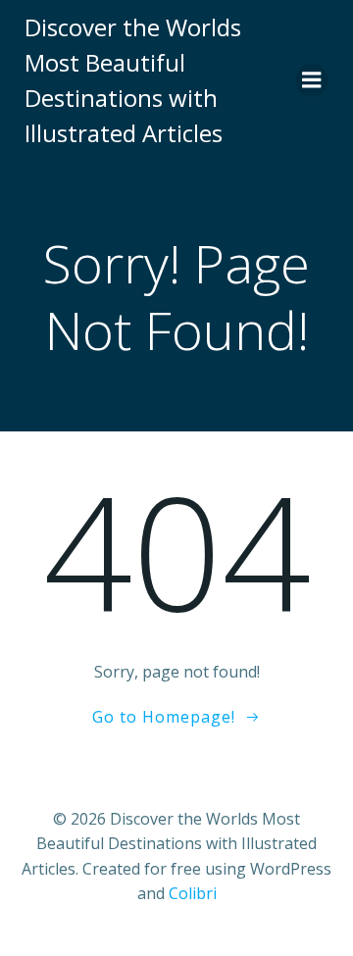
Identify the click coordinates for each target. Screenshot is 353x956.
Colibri (193, 893)
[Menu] (311, 80)
